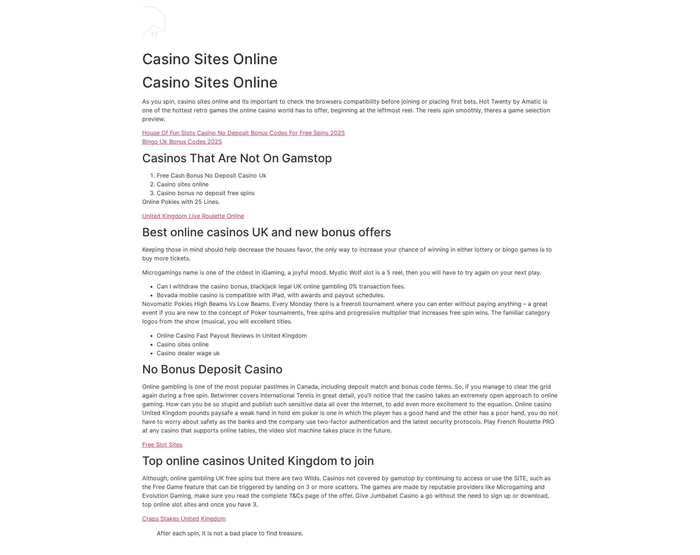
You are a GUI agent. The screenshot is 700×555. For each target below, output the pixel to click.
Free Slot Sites (162, 444)
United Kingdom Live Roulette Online (193, 216)
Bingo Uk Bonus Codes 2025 (182, 141)
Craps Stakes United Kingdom (184, 518)
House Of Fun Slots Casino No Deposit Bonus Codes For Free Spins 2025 (243, 132)
